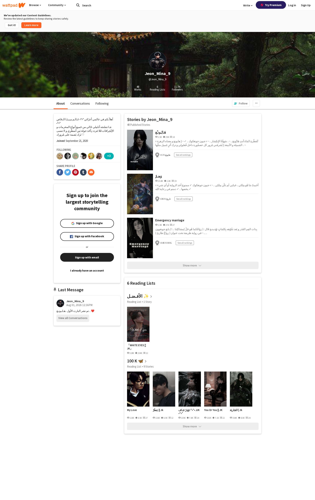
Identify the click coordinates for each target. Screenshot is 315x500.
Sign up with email (87, 257)
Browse (34, 5)
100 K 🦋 (135, 361)
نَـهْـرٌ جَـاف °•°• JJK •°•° (189, 411)
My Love (132, 410)
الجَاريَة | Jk (236, 410)
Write (247, 5)
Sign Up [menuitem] (306, 5)
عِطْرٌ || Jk (158, 410)
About (60, 103)
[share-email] (91, 172)
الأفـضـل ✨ (138, 296)
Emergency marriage (169, 220)
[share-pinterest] (75, 172)
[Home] (13, 5)
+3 (109, 156)
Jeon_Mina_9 (75, 301)
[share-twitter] (67, 172)
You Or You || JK (213, 410)
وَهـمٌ (158, 176)
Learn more (31, 25)
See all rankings (183, 154)
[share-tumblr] (83, 172)
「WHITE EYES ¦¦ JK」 (136, 347)
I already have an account (87, 270)
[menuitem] (241, 103)
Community (56, 5)
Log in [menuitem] (292, 5)
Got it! (12, 25)
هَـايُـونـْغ (160, 132)
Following (102, 103)
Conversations (80, 103)
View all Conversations (72, 318)
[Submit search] (78, 5)
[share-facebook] (60, 172)
